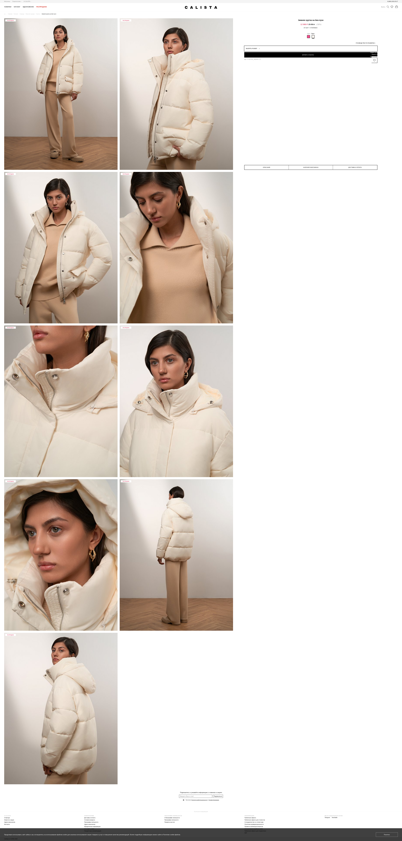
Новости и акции (9, 820)
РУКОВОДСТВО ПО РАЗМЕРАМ (365, 43)
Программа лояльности (91, 822)
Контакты (7, 824)
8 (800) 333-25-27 (392, 1)
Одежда (22, 14)
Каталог (16, 14)
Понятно (387, 834)
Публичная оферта (250, 818)
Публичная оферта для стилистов (255, 820)
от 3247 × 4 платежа (310, 27)
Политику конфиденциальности (199, 800)
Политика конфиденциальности (254, 824)
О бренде (7, 818)
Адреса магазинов (9, 822)
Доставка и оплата (89, 818)
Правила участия (169, 822)
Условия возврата (89, 820)
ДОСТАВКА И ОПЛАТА (355, 167)
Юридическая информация (92, 826)
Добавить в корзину (308, 55)
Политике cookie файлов (171, 834)
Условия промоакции (214, 800)
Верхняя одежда (30, 14)
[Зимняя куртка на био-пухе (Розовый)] (308, 36)
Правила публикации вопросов (254, 826)
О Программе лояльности (172, 818)
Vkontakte (334, 817)
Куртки (38, 14)
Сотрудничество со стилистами (254, 822)
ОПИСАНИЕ (266, 167)
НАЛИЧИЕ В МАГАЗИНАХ (310, 167)
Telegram (327, 817)
